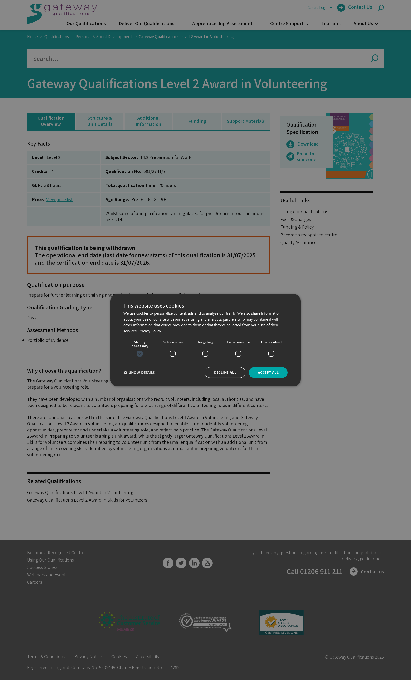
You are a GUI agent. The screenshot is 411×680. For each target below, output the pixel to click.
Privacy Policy (149, 330)
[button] (139, 372)
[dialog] (205, 340)
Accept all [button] (268, 372)
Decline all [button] (225, 372)
